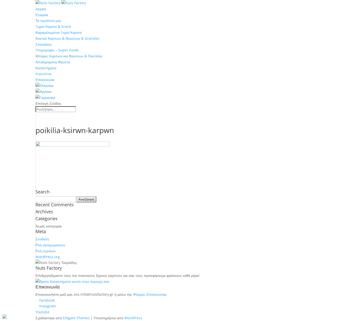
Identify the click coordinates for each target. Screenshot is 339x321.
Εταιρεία (41, 14)
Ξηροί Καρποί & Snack (53, 26)
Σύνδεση (42, 239)
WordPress (133, 318)
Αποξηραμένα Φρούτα (52, 62)
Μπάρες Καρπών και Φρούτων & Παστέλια (68, 56)
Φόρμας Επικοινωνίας (150, 294)
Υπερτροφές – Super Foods (57, 50)
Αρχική (40, 8)
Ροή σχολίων (45, 251)
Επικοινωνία (44, 79)
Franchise (43, 73)
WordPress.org (47, 256)
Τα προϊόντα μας (48, 20)
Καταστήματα (45, 68)
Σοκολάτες (43, 44)
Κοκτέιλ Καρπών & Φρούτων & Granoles (67, 38)
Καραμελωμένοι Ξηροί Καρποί (58, 32)
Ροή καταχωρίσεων (50, 245)
